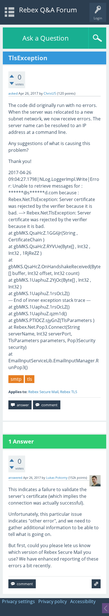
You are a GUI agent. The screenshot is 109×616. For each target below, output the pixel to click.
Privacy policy (52, 601)
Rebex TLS (68, 391)
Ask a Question (45, 38)
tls (29, 379)
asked (13, 93)
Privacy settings (18, 601)
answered (15, 478)
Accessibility (83, 601)
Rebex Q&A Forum (48, 9)
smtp (16, 379)
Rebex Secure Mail (43, 391)
